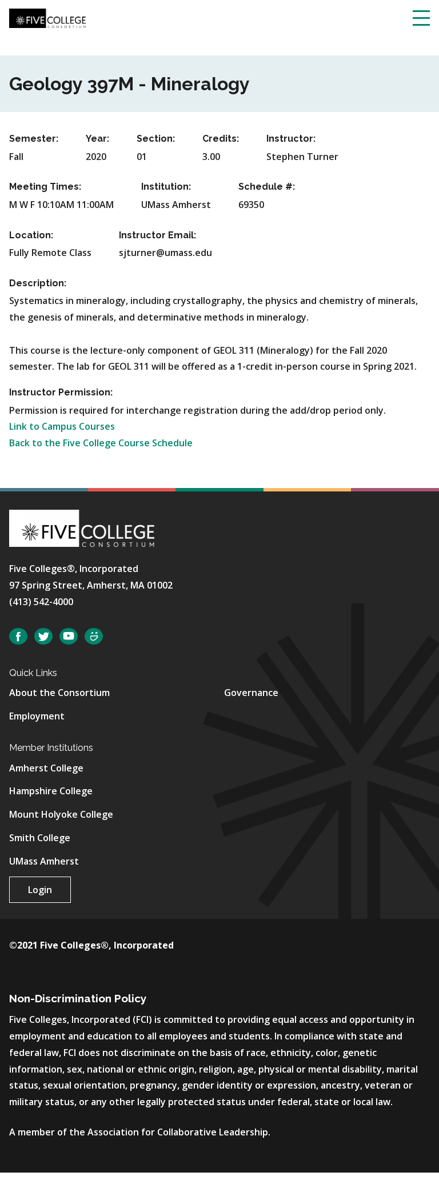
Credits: (220, 138)
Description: (37, 283)
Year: (97, 138)
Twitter (43, 636)
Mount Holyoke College (61, 814)
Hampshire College (51, 791)
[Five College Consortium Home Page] (47, 17)
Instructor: (291, 138)
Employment (37, 716)
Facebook (18, 636)
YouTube (68, 636)
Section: (156, 138)
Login (40, 889)
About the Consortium (59, 692)
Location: (31, 235)
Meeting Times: (45, 186)
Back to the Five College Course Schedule (101, 443)
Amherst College (46, 768)
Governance (251, 692)
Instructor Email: (157, 235)
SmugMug (94, 636)
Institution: (166, 186)
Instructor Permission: (61, 392)
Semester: (33, 138)
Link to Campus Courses (62, 426)
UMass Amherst (44, 861)
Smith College (39, 837)
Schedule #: (266, 186)
